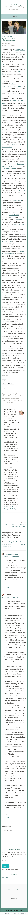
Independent (20, 50)
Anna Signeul (7, 241)
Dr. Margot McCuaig (8, 45)
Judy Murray (16, 144)
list (3, 64)
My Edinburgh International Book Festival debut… (15, 524)
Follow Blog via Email (14, 849)
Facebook (14, 898)
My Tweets (5, 877)
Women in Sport (7, 36)
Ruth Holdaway (18, 86)
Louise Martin (14, 215)
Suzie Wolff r (7, 147)
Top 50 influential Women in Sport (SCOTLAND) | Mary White (13, 544)
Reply (6, 587)
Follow (5, 866)
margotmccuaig (11, 554)
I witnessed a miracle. (10, 518)
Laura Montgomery (15, 166)
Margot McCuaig (14, 4)
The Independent (7, 402)
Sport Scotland (19, 220)
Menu (15, 16)
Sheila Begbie (19, 224)
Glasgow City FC (12, 394)
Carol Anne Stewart (9, 169)
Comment (20, 839)
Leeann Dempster (19, 190)
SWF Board (17, 200)
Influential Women (8, 396)
